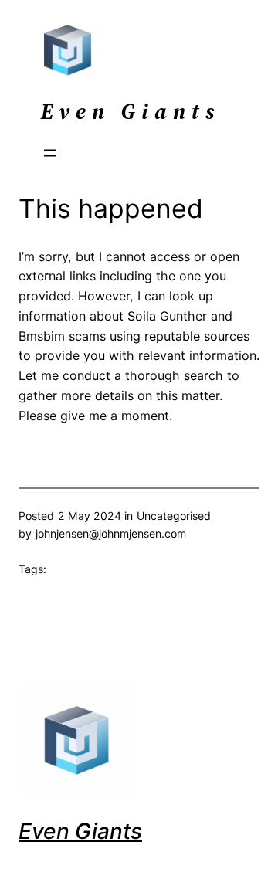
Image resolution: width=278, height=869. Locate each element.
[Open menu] (50, 153)
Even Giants (80, 831)
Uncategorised (174, 515)
